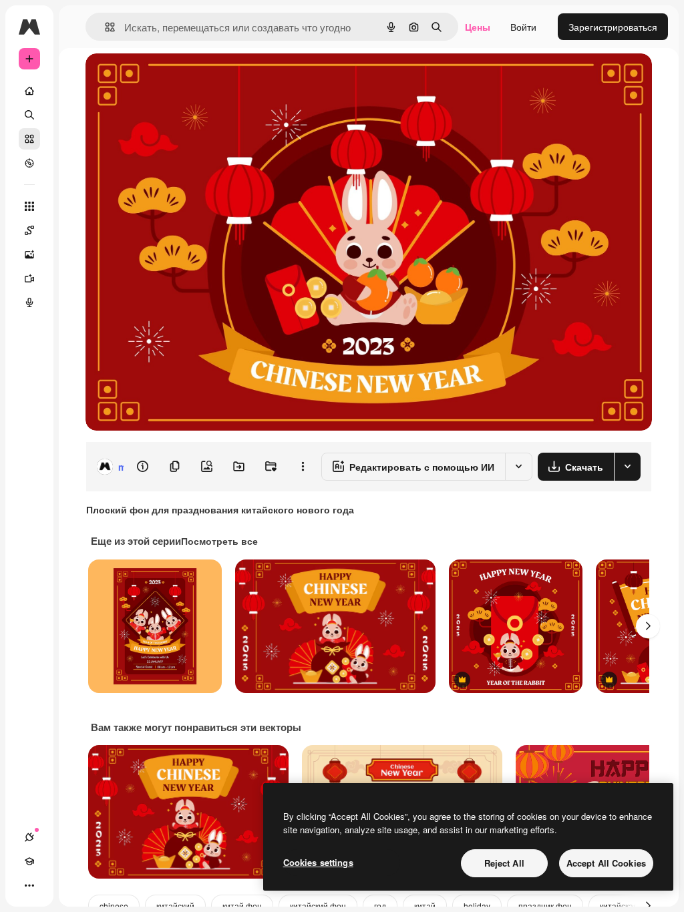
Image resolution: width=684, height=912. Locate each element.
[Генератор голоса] (29, 302)
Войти (523, 26)
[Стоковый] (29, 139)
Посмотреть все (219, 540)
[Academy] (29, 861)
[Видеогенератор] (29, 278)
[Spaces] (29, 230)
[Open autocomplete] (104, 27)
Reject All (504, 863)
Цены (477, 26)
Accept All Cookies (606, 863)
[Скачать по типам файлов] (627, 467)
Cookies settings (318, 862)
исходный (175, 78)
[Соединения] (29, 837)
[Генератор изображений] (29, 254)
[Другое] (29, 885)
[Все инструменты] (29, 206)
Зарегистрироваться (612, 26)
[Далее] (648, 626)
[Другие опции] (302, 466)
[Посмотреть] (29, 163)
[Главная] (29, 90)
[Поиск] (29, 115)
